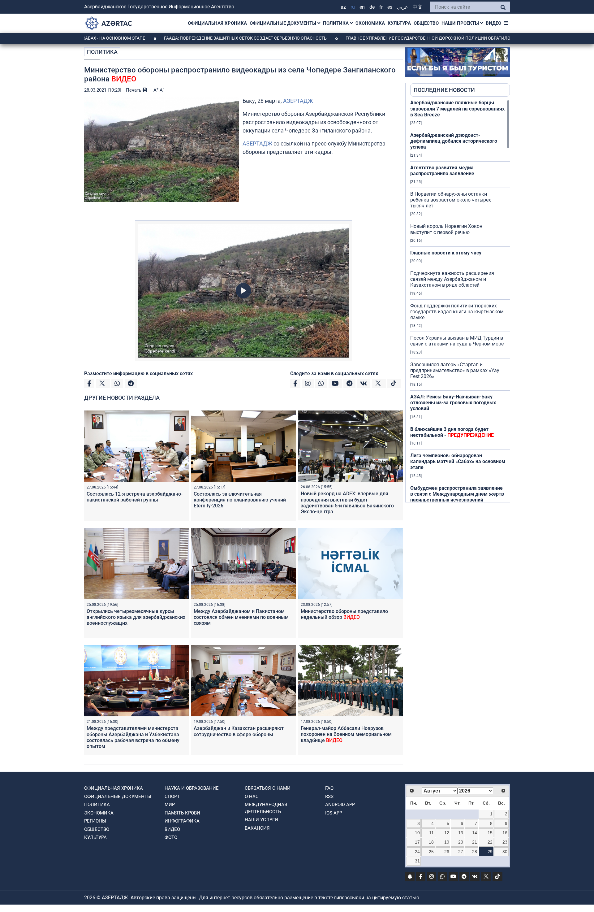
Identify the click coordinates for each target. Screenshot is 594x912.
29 (490, 851)
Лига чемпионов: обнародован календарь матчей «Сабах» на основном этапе (457, 461)
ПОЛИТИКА (336, 23)
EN (362, 7)
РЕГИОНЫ (95, 821)
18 (431, 842)
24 (417, 851)
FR (381, 7)
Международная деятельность (266, 808)
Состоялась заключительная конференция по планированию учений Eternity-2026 (240, 500)
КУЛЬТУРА (399, 23)
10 (417, 832)
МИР (170, 804)
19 (446, 842)
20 (460, 842)
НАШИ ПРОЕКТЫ (460, 23)
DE (372, 7)
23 (504, 842)
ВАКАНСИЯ (257, 828)
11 (431, 832)
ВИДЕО (493, 23)
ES (389, 7)
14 (474, 832)
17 (417, 842)
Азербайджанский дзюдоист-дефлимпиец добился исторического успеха (453, 141)
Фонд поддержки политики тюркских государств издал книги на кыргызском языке (457, 311)
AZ (343, 7)
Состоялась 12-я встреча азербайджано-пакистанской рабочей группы (135, 497)
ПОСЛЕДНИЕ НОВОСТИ (444, 90)
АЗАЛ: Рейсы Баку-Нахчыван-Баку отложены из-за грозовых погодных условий (453, 402)
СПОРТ (172, 796)
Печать (134, 90)
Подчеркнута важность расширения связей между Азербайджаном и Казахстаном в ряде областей (452, 279)
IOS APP (333, 813)
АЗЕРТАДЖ (298, 101)
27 (460, 851)
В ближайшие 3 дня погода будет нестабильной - (452, 432)
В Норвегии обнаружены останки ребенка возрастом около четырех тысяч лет (450, 200)
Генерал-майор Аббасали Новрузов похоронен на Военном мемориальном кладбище (346, 734)
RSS (329, 796)
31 (417, 860)
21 (474, 842)
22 (490, 842)
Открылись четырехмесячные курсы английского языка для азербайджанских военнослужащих (136, 617)
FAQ (329, 788)
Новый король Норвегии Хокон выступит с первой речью (446, 229)
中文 (418, 7)
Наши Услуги (261, 820)
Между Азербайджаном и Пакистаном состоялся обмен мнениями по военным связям (241, 617)
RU (353, 7)
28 (474, 851)
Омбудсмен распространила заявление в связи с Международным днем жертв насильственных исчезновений (457, 494)
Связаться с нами (268, 788)
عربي (402, 7)
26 (446, 851)
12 (446, 832)
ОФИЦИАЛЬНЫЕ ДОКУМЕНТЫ (283, 23)
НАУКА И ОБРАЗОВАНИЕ (192, 788)
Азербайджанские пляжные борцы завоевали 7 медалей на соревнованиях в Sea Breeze (457, 108)
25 (431, 851)
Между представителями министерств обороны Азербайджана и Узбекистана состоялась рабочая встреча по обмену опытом (133, 737)
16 (504, 832)
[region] (460, 301)
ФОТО (171, 837)
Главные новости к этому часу (445, 253)
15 (490, 832)
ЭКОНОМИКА (370, 23)
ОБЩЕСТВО (426, 23)
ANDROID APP (340, 804)
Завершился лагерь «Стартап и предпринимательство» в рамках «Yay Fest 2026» (454, 370)
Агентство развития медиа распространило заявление (442, 170)
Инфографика (182, 821)
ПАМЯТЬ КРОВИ (182, 813)
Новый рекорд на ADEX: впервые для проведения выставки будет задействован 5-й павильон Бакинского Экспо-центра (347, 503)
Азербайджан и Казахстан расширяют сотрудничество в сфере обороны (239, 731)
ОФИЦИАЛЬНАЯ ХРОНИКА (217, 23)
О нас (252, 796)
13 (460, 832)
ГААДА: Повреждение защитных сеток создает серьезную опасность (205, 38)
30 (504, 851)
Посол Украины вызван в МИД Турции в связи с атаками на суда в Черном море (457, 341)
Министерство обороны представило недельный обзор (344, 614)
